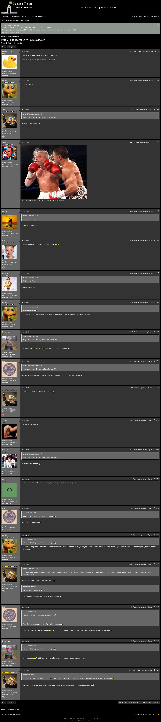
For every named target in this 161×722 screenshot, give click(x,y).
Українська (16, 714)
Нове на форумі (18, 16)
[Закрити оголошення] (158, 25)
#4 (158, 142)
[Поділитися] (155, 51)
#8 (158, 302)
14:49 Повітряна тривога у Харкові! (99, 7)
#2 (158, 80)
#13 (157, 449)
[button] (25, 16)
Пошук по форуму (22, 20)
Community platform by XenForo (80, 718)
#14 (157, 479)
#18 (157, 607)
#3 (158, 109)
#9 (158, 331)
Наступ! (10, 47)
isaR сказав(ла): (28, 587)
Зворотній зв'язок (141, 714)
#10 (157, 361)
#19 (157, 640)
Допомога (152, 714)
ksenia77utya (7, 43)
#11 (158, 387)
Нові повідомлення (8, 20)
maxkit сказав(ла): (29, 215)
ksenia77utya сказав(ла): (31, 114)
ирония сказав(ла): (29, 307)
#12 (157, 420)
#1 (158, 51)
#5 (158, 211)
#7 (158, 273)
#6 (158, 240)
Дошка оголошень (36, 16)
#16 (157, 535)
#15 (157, 508)
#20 (157, 670)
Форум (5, 16)
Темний (6, 714)
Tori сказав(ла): (28, 513)
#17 (157, 564)
